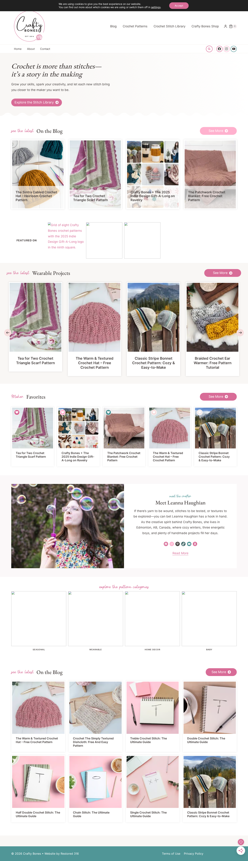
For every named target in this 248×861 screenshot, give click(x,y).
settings (155, 7)
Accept (179, 5)
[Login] (225, 26)
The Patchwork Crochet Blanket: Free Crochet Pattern (206, 196)
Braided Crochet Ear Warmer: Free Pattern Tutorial (212, 363)
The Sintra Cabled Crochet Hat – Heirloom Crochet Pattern (36, 196)
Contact (45, 49)
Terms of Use (171, 853)
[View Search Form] (209, 49)
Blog (113, 26)
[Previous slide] (7, 332)
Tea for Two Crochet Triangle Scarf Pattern (90, 198)
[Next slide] (240, 332)
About (31, 49)
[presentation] (38, 174)
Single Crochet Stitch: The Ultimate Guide (148, 814)
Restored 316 (70, 853)
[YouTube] (234, 49)
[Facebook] (219, 49)
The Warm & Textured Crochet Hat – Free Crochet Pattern (94, 363)
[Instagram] (226, 49)
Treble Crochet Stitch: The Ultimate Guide (148, 740)
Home (18, 49)
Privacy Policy (193, 853)
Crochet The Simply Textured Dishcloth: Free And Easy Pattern (93, 742)
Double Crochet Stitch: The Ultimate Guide (206, 740)
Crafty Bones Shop (205, 26)
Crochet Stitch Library (169, 26)
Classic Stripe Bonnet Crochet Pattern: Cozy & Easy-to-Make (153, 363)
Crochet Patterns (135, 26)
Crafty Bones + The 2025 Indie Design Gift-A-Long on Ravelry (153, 196)
